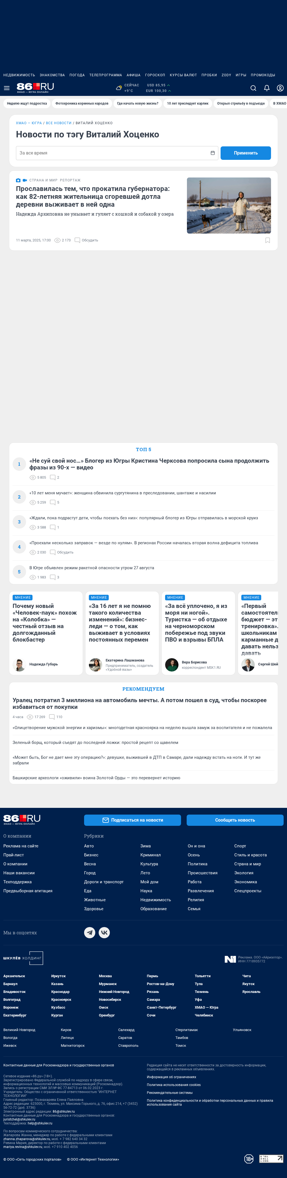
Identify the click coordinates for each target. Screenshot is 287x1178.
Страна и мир (247, 863)
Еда (87, 890)
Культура (149, 863)
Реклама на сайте (20, 846)
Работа (195, 881)
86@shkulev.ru (64, 1112)
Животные (95, 899)
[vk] (104, 932)
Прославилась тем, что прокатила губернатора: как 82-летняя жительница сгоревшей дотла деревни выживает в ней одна (93, 196)
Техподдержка (17, 881)
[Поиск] (253, 88)
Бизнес (91, 854)
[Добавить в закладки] (267, 240)
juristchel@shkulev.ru (19, 1119)
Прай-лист (13, 854)
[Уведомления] (267, 88)
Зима (145, 846)
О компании (15, 863)
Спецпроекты (247, 890)
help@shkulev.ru (40, 1123)
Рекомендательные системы (170, 1093)
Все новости (59, 123)
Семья (194, 908)
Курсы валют (183, 75)
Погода (77, 75)
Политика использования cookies (174, 1085)
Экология (243, 872)
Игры (241, 75)
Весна (90, 863)
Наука (146, 890)
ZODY (226, 75)
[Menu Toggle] (6, 88)
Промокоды (263, 75)
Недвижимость (19, 75)
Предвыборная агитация (27, 890)
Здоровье (93, 908)
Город (90, 872)
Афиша (134, 75)
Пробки (209, 75)
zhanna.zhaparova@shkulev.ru (26, 1139)
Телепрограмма (105, 75)
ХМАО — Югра (29, 123)
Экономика (245, 881)
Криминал (150, 854)
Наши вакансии (19, 872)
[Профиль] (280, 88)
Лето (145, 872)
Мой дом (149, 881)
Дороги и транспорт (104, 881)
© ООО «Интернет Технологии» (93, 1159)
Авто (89, 846)
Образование (153, 908)
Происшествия (202, 872)
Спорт (240, 846)
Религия (196, 899)
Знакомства (52, 75)
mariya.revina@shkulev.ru (22, 1147)
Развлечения (201, 890)
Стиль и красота (250, 854)
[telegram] (89, 932)
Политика (197, 863)
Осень (194, 854)
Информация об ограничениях (171, 1077)
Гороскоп (155, 75)
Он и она (196, 846)
